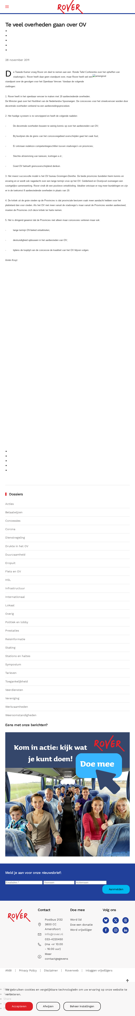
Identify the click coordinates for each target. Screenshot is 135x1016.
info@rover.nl (54, 934)
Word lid (76, 919)
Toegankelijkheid (16, 681)
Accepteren (19, 1006)
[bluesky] (106, 920)
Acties (9, 504)
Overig (9, 613)
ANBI (8, 970)
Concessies (12, 520)
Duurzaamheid (15, 554)
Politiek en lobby (16, 622)
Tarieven (11, 673)
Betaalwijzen (13, 512)
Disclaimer (51, 970)
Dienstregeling (15, 537)
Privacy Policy (28, 970)
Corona (10, 529)
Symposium (13, 664)
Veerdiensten (14, 690)
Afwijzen (48, 1006)
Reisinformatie (15, 639)
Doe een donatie (81, 924)
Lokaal (9, 605)
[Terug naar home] (70, 6)
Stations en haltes (17, 656)
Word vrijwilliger (81, 929)
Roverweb (71, 970)
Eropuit (10, 563)
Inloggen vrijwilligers (99, 970)
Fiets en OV (13, 571)
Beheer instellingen (82, 1006)
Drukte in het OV (16, 546)
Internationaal (15, 597)
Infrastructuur (15, 588)
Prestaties (12, 630)
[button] (7, 6)
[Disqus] (67, 312)
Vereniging (12, 698)
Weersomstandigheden (20, 715)
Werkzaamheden (16, 706)
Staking (10, 647)
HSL (8, 580)
